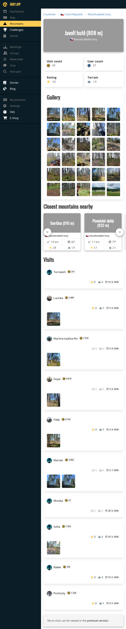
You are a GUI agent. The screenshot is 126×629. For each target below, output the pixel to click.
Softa (56, 527)
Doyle (57, 379)
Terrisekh (59, 272)
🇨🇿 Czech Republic (72, 14)
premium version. (98, 620)
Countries (49, 14)
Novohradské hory (99, 14)
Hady (56, 420)
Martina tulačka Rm (65, 338)
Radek (57, 567)
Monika (58, 501)
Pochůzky (59, 593)
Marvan (58, 460)
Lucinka (58, 298)
